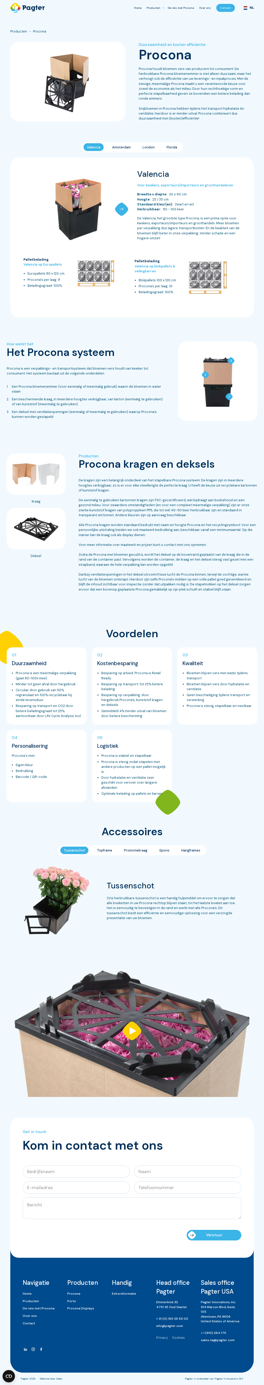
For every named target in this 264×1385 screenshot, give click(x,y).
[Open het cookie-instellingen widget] (9, 1376)
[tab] (94, 147)
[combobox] (247, 8)
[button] (121, 209)
